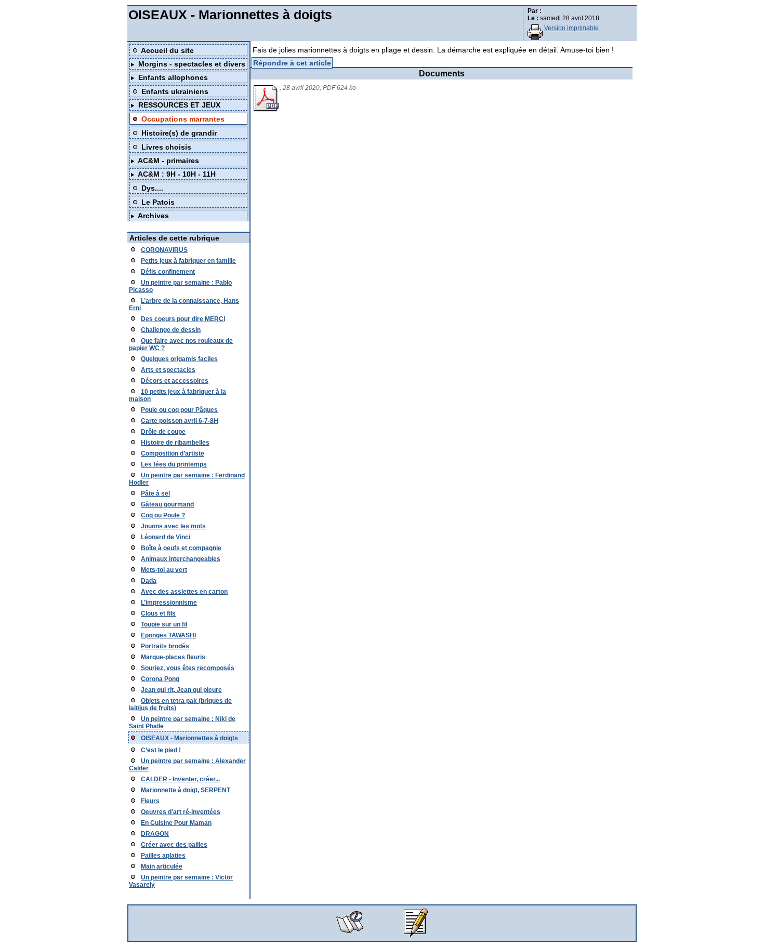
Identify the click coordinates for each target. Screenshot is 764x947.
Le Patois (158, 202)
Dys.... (152, 188)
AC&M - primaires (168, 160)
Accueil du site (167, 50)
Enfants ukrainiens (174, 91)
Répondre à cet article (292, 63)
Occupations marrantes (183, 119)
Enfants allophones (173, 77)
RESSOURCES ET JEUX (179, 105)
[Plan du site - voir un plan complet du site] (350, 934)
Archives (153, 215)
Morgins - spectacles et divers (191, 64)
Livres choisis (166, 147)
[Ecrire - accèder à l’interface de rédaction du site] (414, 934)
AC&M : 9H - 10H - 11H (177, 174)
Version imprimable (571, 28)
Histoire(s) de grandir (179, 133)
